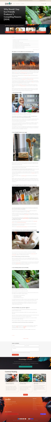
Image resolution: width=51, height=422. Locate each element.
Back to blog (26, 338)
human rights (14, 254)
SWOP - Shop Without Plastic (18, 420)
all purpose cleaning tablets (21, 222)
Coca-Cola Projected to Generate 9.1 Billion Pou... (10, 383)
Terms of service (36, 420)
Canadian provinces (23, 72)
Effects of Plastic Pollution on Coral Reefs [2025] (25, 383)
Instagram (24, 326)
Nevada (25, 75)
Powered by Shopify (23, 420)
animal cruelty (33, 253)
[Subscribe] (31, 367)
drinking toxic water (30, 79)
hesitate (20, 84)
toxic (28, 210)
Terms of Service (35, 409)
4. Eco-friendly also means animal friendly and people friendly (22, 45)
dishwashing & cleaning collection (22, 226)
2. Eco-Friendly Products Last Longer (18, 42)
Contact (34, 401)
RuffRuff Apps (35, 49)
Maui (16, 72)
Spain (30, 75)
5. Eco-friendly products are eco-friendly (18, 46)
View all (25, 394)
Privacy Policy (35, 408)
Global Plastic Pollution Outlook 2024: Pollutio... (39, 383)
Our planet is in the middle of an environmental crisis (20, 39)
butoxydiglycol (26, 214)
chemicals (25, 217)
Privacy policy (32, 420)
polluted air (24, 79)
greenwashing (23, 85)
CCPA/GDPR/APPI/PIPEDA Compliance (38, 405)
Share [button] (13, 37)
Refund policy (28, 420)
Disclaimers (34, 404)
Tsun (38, 49)
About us (34, 400)
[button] (14, 3)
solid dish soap (23, 175)
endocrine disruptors (25, 218)
